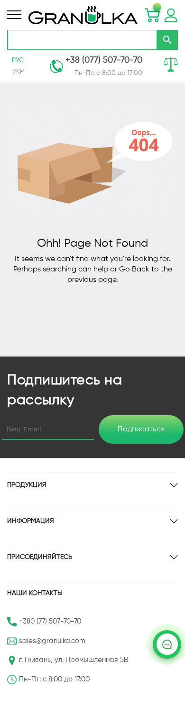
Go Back (134, 269)
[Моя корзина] (152, 15)
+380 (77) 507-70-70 (50, 621)
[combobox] (82, 40)
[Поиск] (167, 40)
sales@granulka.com (52, 640)
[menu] (14, 15)
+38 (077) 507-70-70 (103, 60)
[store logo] (83, 15)
